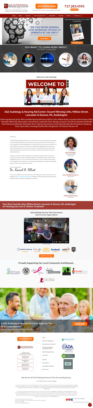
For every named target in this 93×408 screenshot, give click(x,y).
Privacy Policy (45, 363)
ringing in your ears (17, 161)
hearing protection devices (64, 387)
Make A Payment (74, 9)
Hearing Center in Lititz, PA (25, 361)
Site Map (44, 359)
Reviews (61, 15)
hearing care (52, 144)
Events (68, 15)
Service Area (45, 369)
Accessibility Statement (48, 366)
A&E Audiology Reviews (48, 352)
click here (28, 176)
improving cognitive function (67, 386)
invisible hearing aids (46, 387)
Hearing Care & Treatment (48, 344)
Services (28, 15)
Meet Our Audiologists (48, 341)
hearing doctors (60, 391)
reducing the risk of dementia (55, 386)
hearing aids (45, 157)
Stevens (54, 381)
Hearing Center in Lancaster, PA (25, 357)
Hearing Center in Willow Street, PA (25, 365)
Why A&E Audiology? (40, 15)
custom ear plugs (54, 387)
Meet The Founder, (71, 154)
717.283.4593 (74, 6)
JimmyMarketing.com (24, 402)
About (20, 15)
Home (13, 15)
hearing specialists (70, 391)
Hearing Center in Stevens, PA (25, 368)
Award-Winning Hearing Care (71, 175)
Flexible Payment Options (71, 196)
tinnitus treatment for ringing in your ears (33, 387)
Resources (52, 15)
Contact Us (77, 15)
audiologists (54, 391)
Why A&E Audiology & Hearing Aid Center (47, 348)
